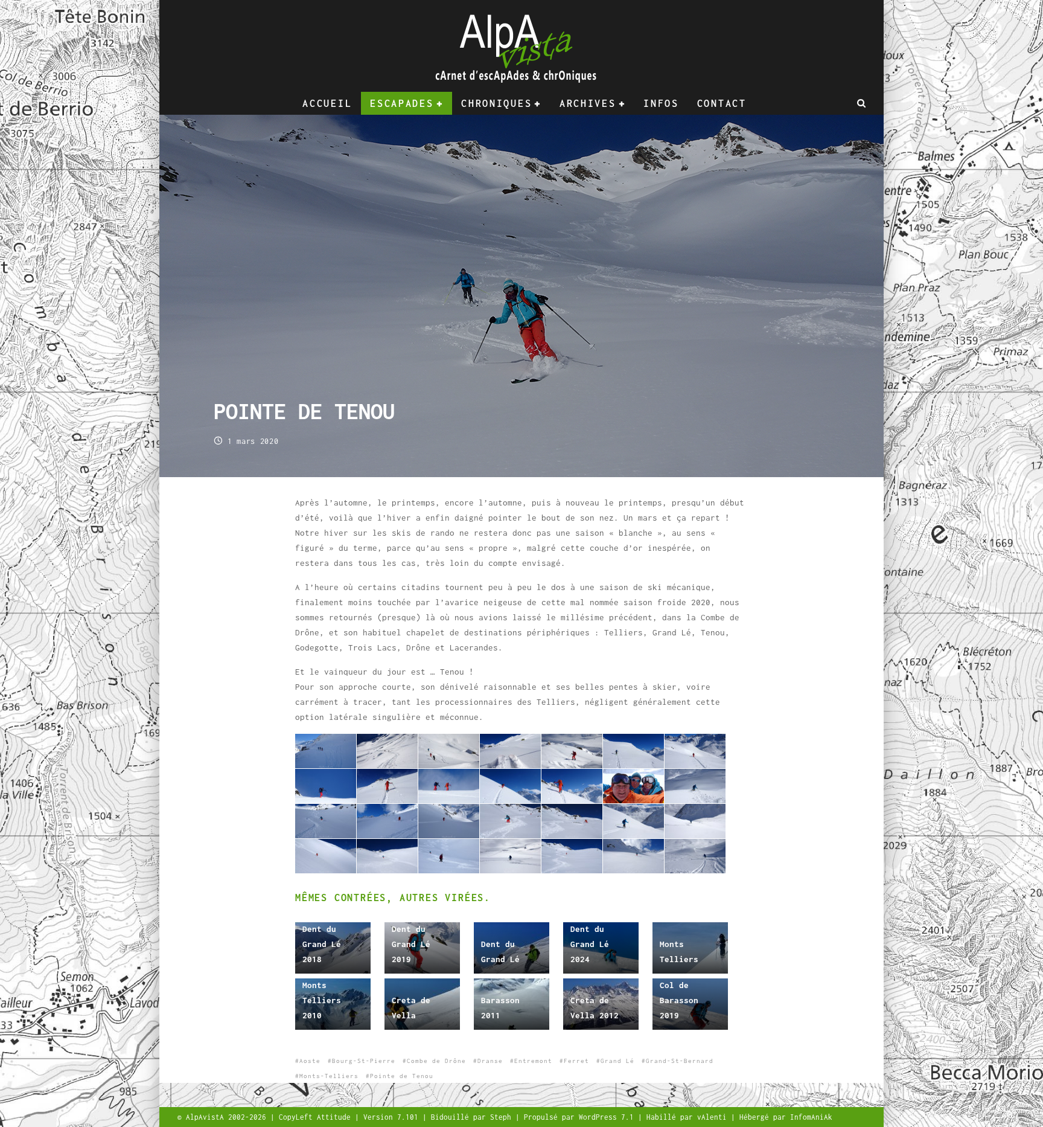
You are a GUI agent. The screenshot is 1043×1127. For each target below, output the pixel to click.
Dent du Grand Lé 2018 (321, 944)
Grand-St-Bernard (679, 1061)
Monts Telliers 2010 (321, 1000)
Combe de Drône (436, 1061)
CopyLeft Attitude (317, 1117)
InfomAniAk (811, 1117)
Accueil (327, 103)
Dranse (490, 1061)
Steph (502, 1117)
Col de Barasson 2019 (679, 1000)
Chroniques (496, 103)
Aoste (310, 1061)
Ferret (576, 1061)
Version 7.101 (393, 1117)
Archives (588, 103)
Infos (661, 103)
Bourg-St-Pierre (363, 1061)
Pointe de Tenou (401, 1076)
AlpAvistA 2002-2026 (228, 1117)
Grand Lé (617, 1061)
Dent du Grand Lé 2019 (411, 944)
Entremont (533, 1061)
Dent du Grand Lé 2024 (589, 944)
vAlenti (714, 1117)
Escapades (401, 103)
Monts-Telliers (329, 1076)
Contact (722, 103)
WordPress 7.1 (608, 1117)
